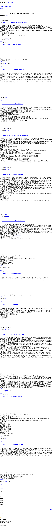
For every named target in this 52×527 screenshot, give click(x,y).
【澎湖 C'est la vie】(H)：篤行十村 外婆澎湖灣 (12, 396)
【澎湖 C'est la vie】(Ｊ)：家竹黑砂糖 (10, 304)
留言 (7, 38)
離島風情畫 (7, 39)
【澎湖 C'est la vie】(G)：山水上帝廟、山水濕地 (12, 444)
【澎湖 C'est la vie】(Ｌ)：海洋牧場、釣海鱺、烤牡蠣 (13, 221)
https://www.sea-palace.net (17, 235)
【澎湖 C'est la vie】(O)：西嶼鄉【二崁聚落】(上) (12, 104)
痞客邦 (6, 38)
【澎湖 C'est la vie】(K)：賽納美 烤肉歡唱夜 (11, 273)
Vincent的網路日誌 (5, 6)
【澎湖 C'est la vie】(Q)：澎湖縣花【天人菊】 (12, 44)
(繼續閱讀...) (2, 36)
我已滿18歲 (2, 525)
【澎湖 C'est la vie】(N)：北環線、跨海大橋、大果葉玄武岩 (15, 135)
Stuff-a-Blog (51, 509)
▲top (1, 41)
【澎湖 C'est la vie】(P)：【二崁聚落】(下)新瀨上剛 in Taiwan (15, 69)
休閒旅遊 (7, 15)
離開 (4, 525)
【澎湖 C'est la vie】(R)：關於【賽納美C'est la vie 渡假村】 (15, 22)
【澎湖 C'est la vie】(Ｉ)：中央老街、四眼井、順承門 (13, 334)
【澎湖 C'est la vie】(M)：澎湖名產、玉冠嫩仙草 (12, 174)
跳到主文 (1, 8)
